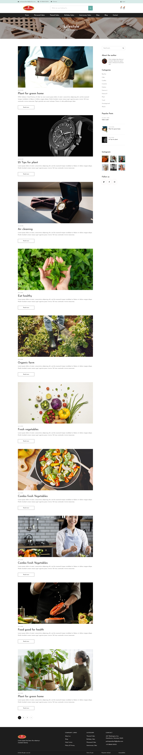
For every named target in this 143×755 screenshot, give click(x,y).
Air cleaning (25, 229)
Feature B (104, 93)
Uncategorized (106, 103)
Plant (103, 97)
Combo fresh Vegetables (33, 496)
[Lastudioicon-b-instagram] (114, 182)
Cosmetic (104, 84)
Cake (103, 77)
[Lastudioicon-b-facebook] (109, 182)
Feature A (104, 90)
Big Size (104, 74)
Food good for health (31, 629)
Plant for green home (31, 93)
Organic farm (26, 362)
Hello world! (105, 119)
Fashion (104, 87)
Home (67, 30)
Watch (103, 106)
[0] (121, 8)
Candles (104, 80)
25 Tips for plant (28, 162)
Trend (103, 100)
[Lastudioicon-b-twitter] (104, 182)
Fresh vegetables (28, 429)
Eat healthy (25, 296)
